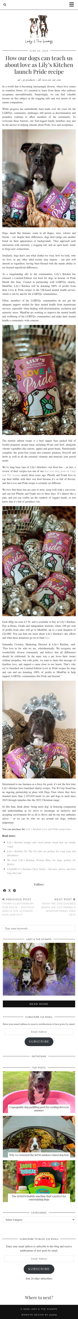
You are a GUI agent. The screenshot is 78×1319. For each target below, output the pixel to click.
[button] (72, 5)
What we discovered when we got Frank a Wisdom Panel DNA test (58, 907)
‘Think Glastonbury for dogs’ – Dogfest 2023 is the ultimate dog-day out (18, 907)
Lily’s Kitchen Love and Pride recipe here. (49, 829)
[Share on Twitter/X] (9, 890)
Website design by (39, 1315)
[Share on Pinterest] (14, 890)
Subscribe (39, 1041)
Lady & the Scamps (44, 1309)
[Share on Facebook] (4, 890)
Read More (39, 1003)
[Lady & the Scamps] (39, 22)
